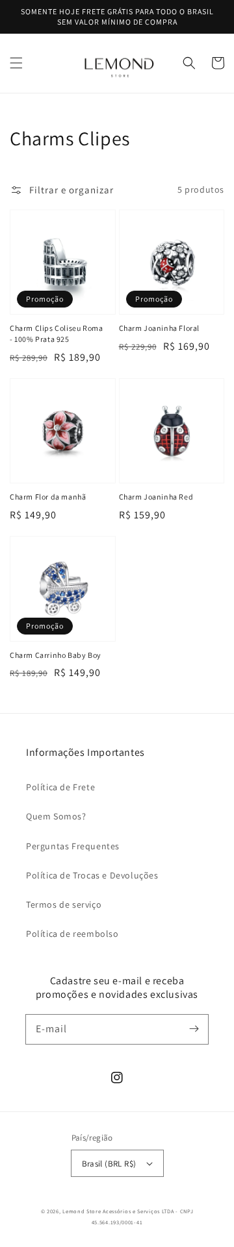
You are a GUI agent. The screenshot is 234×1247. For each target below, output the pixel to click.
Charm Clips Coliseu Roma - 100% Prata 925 (56, 333)
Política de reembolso (72, 933)
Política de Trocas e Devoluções (92, 875)
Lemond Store (81, 1211)
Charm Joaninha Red (156, 497)
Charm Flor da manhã (48, 497)
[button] (16, 63)
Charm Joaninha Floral (159, 328)
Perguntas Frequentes (73, 846)
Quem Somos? (56, 816)
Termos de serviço (63, 904)
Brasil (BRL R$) (109, 1163)
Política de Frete (60, 787)
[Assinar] (193, 1029)
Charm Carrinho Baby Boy (55, 655)
